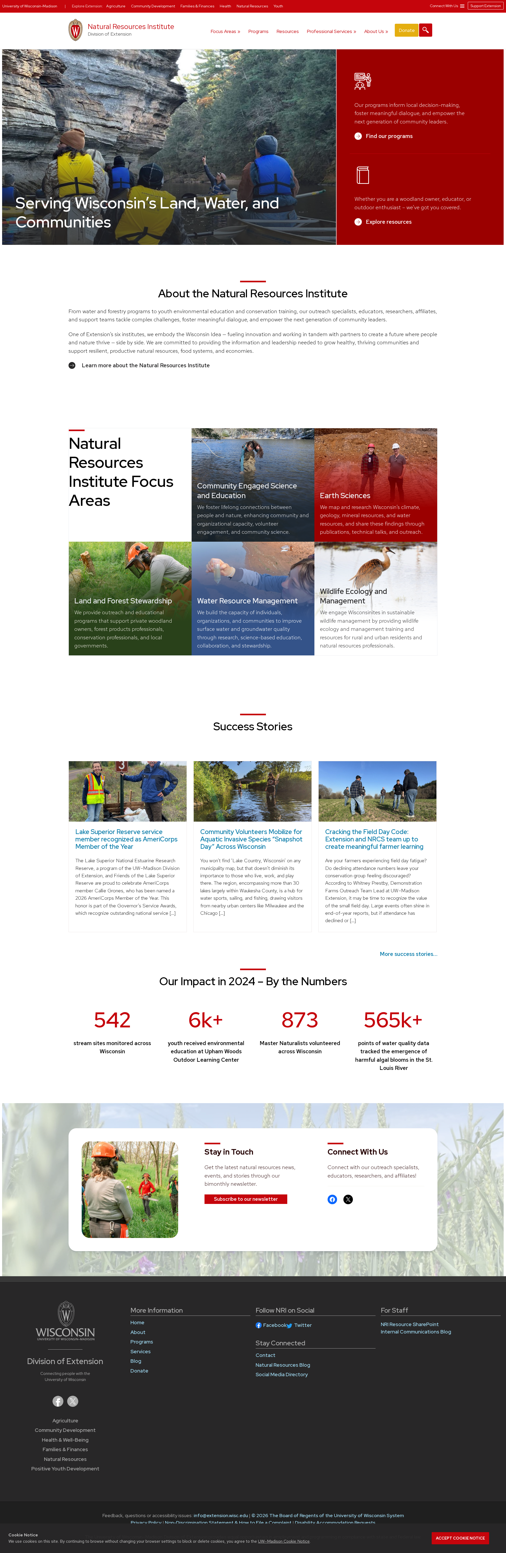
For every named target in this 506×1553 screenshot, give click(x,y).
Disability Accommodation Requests (335, 1522)
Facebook (275, 1325)
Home (137, 1322)
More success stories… (408, 953)
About (137, 1332)
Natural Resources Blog (283, 1365)
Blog (135, 1361)
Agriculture (65, 1420)
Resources (287, 31)
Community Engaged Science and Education (247, 490)
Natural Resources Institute (131, 26)
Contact (265, 1355)
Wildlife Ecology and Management (353, 596)
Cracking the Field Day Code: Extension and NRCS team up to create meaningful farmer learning (374, 839)
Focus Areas (223, 31)
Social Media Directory (282, 1374)
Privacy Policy (146, 1522)
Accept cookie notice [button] (460, 1538)
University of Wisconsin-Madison (29, 6)
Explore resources (389, 221)
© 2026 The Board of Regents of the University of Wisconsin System (327, 1515)
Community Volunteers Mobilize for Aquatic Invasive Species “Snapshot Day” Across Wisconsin (251, 839)
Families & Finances (65, 1449)
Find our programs (389, 136)
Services (140, 1351)
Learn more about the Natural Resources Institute (146, 365)
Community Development (65, 1430)
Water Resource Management (247, 601)
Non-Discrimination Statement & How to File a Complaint (228, 1522)
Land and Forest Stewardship (123, 601)
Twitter (303, 1325)
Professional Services (329, 31)
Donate (407, 30)
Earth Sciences (345, 495)
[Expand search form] (425, 30)
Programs (258, 31)
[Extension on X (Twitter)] (72, 1405)
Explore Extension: (87, 6)
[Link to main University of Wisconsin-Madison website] (65, 1338)
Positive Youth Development (65, 1468)
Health (226, 6)
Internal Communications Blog (416, 1331)
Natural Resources (65, 1459)
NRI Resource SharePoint (410, 1324)
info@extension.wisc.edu (221, 1515)
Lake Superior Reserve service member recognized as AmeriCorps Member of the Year (126, 839)
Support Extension (485, 5)
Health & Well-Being (65, 1440)
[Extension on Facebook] (58, 1405)
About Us (374, 31)
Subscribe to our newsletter (246, 1199)
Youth (278, 6)
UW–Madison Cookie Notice (284, 1541)
